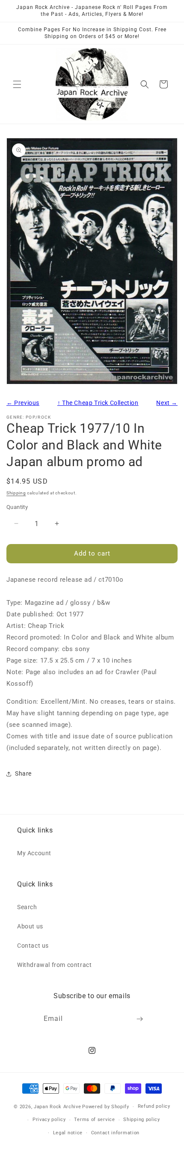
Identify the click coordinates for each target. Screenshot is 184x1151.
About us (30, 926)
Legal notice (68, 1133)
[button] (17, 84)
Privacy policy (49, 1119)
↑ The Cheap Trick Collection (98, 402)
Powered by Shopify (105, 1106)
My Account (34, 853)
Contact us (33, 945)
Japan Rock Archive (57, 1106)
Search (27, 907)
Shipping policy (141, 1119)
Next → (167, 402)
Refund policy (154, 1106)
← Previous (22, 402)
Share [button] (23, 773)
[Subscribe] (140, 1019)
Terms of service (94, 1119)
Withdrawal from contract (54, 964)
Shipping (16, 493)
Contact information (115, 1133)
